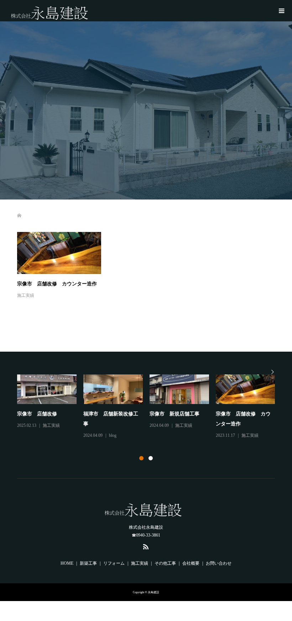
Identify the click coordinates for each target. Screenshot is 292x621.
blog (112, 435)
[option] (149, 407)
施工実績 (25, 295)
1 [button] (141, 458)
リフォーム (114, 563)
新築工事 (88, 563)
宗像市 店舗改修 (37, 413)
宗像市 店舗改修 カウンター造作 (57, 283)
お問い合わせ (218, 563)
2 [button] (150, 458)
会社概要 (190, 563)
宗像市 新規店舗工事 (174, 413)
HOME (67, 563)
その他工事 (165, 563)
